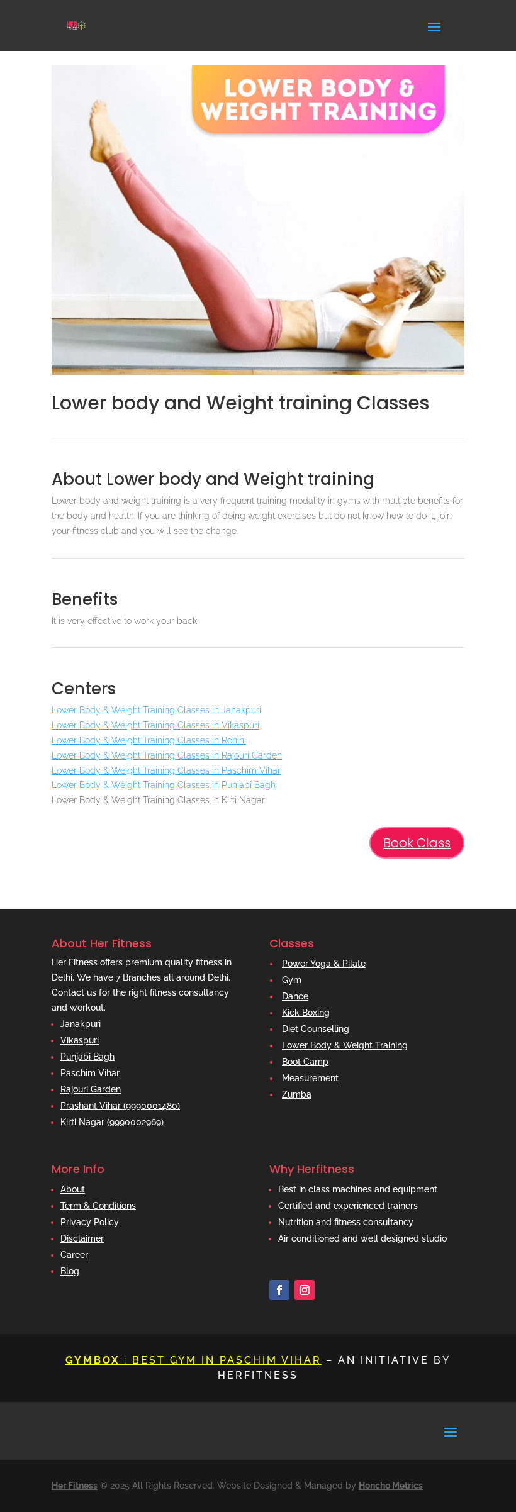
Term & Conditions (98, 1206)
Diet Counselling (315, 1029)
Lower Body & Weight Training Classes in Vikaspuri (155, 725)
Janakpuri (80, 1024)
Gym (291, 980)
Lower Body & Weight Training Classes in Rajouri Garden (167, 755)
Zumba (296, 1094)
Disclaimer (82, 1238)
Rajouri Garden (90, 1089)
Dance (295, 996)
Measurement (310, 1078)
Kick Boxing (306, 1013)
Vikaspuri (79, 1040)
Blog (69, 1271)
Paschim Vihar (90, 1073)
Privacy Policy (89, 1222)
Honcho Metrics (391, 1486)
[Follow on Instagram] (304, 1290)
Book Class (417, 843)
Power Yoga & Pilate (324, 964)
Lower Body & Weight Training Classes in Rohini (149, 740)
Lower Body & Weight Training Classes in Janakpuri (156, 710)
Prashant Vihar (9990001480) (120, 1106)
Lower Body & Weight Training (345, 1045)
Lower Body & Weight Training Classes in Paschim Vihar (166, 770)
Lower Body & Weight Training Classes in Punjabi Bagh (164, 785)
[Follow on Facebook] (279, 1290)
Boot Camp (305, 1062)
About (72, 1189)
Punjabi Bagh (87, 1057)
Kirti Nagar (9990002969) (112, 1122)
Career (74, 1255)
